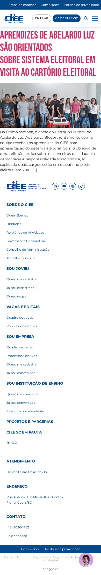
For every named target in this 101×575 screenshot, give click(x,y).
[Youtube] (64, 186)
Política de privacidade (62, 549)
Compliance (30, 549)
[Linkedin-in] (55, 186)
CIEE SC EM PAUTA (24, 432)
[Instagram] (72, 186)
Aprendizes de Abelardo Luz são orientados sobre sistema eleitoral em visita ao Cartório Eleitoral (48, 54)
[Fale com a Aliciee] (86, 560)
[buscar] (86, 18)
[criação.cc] (51, 569)
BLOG (11, 442)
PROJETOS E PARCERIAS (29, 421)
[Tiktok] (81, 186)
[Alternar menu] (95, 18)
